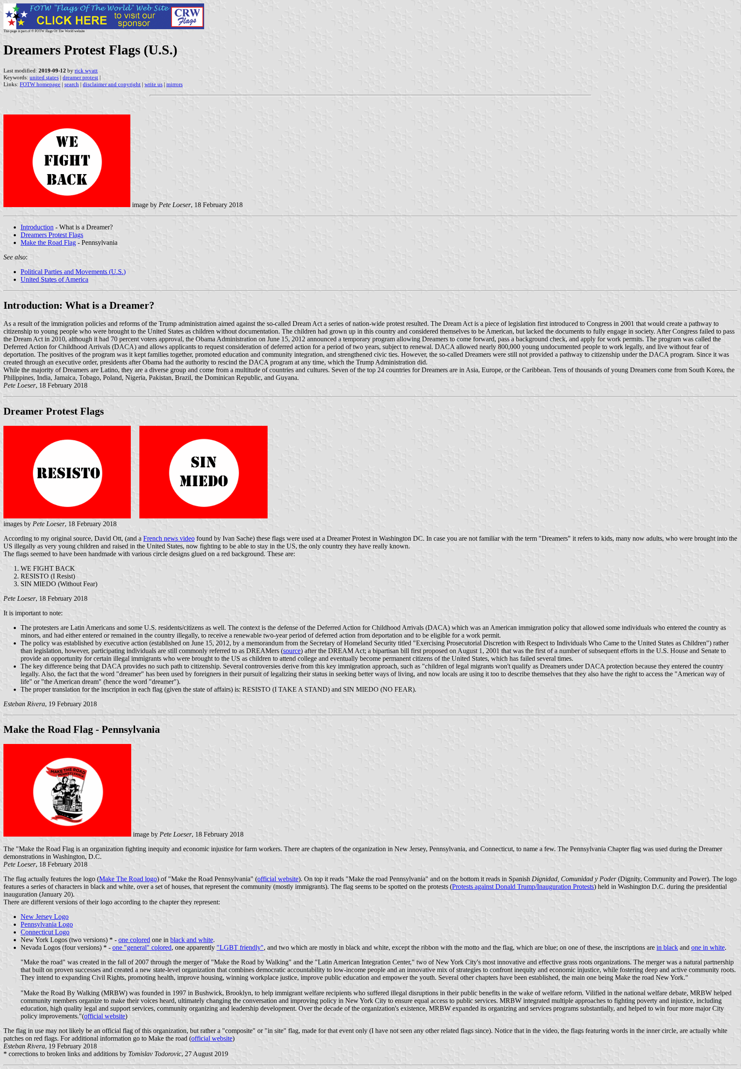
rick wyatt (86, 70)
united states (44, 77)
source (292, 650)
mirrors (174, 84)
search (71, 84)
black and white (191, 939)
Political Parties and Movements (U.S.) (73, 271)
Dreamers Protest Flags (52, 234)
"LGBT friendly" (240, 947)
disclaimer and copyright (112, 84)
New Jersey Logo (45, 916)
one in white (708, 947)
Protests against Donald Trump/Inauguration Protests (523, 886)
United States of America (54, 279)
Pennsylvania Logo (47, 924)
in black (667, 947)
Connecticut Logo (45, 932)
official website (277, 878)
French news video (169, 538)
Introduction (37, 227)
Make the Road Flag (48, 242)
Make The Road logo (128, 878)
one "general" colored (142, 947)
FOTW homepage (40, 84)
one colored (134, 939)
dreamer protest (80, 77)
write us (154, 84)
